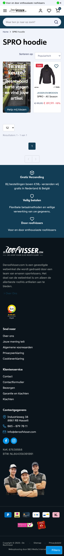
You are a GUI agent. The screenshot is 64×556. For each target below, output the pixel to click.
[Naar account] (40, 11)
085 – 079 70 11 (17, 426)
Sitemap (37, 543)
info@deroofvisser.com (21, 432)
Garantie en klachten (16, 393)
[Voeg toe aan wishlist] (56, 66)
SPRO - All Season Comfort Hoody (47, 96)
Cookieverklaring (13, 358)
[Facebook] (6, 441)
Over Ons (11, 293)
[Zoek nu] (56, 22)
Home (5, 31)
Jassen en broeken (47, 92)
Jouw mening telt (14, 341)
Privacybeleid (55, 543)
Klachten (8, 399)
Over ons (8, 336)
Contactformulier (13, 382)
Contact (7, 376)
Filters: (55, 550)
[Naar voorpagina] (17, 11)
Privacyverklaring (13, 353)
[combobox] (32, 22)
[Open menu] (5, 11)
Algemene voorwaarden (18, 347)
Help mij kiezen (16, 109)
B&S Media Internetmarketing (41, 549)
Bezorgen (9, 388)
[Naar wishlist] (49, 11)
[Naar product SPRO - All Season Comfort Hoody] (47, 75)
